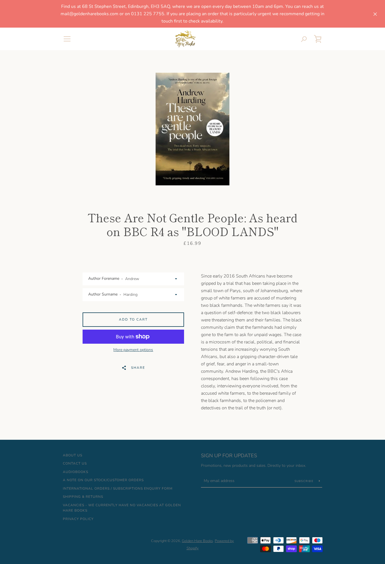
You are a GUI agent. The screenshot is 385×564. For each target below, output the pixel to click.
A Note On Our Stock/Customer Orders (103, 480)
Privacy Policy (78, 519)
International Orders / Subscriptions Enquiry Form (117, 488)
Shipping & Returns (83, 496)
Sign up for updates (229, 455)
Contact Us (75, 463)
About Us (72, 455)
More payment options (133, 349)
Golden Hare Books (197, 540)
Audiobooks (75, 472)
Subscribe (305, 481)
